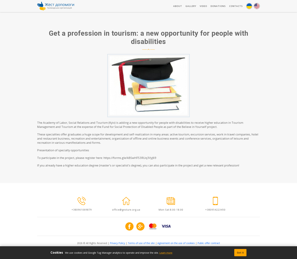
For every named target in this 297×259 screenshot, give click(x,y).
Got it (240, 252)
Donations (218, 6)
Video (203, 6)
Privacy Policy (117, 243)
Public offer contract (208, 243)
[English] (257, 6)
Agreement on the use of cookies (176, 243)
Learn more (165, 252)
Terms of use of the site (141, 243)
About (177, 6)
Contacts (236, 6)
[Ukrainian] (249, 6)
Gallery (190, 6)
